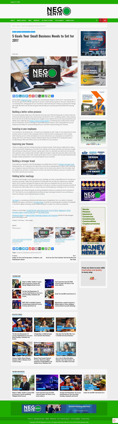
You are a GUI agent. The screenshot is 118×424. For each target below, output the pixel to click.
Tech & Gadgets (59, 20)
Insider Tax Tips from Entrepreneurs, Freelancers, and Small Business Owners (27, 257)
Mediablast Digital (17, 215)
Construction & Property (90, 386)
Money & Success (21, 20)
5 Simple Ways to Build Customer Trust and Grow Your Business (44, 324)
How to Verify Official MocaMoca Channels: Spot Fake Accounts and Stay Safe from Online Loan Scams (66, 349)
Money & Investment (62, 354)
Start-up (33, 31)
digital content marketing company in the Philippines (42, 215)
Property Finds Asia (29, 212)
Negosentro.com (26, 100)
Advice (14, 31)
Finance (20, 354)
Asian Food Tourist (42, 210)
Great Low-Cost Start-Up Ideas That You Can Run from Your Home (61, 257)
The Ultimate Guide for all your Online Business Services (65, 240)
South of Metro (53, 210)
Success (42, 330)
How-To (13, 20)
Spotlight (97, 388)
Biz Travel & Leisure (47, 20)
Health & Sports (17, 330)
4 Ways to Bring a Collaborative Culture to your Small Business (42, 240)
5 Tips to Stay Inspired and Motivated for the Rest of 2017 (22, 240)
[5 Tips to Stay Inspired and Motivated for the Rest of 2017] (22, 233)
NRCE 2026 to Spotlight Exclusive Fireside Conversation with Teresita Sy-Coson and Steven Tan (16, 304)
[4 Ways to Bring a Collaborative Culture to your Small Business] (44, 233)
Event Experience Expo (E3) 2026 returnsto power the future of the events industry (49, 283)
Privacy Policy (70, 20)
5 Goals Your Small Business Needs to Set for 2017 (29, 252)
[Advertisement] (44, 47)
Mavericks (36, 20)
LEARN (72, 352)
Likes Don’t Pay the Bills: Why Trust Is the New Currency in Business (66, 324)
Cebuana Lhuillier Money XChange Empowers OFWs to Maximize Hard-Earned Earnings (22, 349)
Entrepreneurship (89, 388)
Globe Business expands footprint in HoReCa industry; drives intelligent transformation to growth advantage (49, 304)
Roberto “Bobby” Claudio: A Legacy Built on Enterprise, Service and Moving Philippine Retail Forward (16, 283)
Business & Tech (17, 388)
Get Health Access (43, 212)
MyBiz (29, 20)
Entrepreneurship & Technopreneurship (45, 328)
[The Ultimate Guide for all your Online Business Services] (65, 233)
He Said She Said (31, 210)
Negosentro (62, 210)
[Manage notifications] (114, 420)
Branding (59, 326)
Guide (19, 328)
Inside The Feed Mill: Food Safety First (49, 294)
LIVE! (105, 20)
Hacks (23, 328)
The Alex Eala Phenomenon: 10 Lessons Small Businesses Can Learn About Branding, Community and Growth (16, 294)
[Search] (96, 20)
